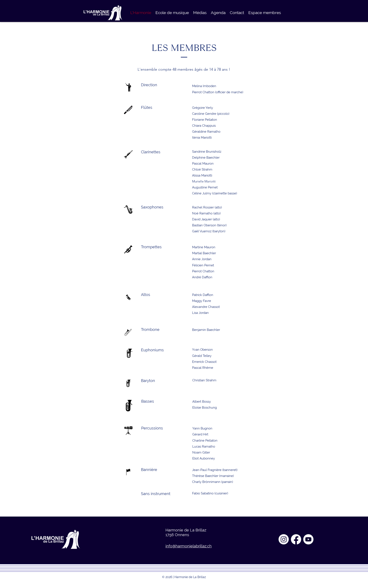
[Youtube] (308, 539)
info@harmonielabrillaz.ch (188, 546)
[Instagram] (284, 539)
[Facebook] (296, 539)
